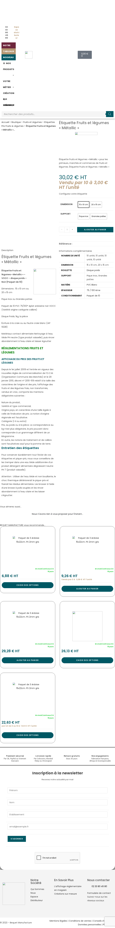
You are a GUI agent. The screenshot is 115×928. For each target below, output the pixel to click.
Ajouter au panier (95, 229)
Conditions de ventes (80, 920)
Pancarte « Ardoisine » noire (26, 676)
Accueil (5, 122)
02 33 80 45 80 (99, 886)
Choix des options (27, 585)
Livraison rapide (43, 756)
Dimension (66, 204)
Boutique (16, 122)
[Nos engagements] (100, 752)
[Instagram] (99, 912)
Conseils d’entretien (103, 920)
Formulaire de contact (99, 893)
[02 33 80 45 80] (88, 886)
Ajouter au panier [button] (87, 588)
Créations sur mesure (65, 893)
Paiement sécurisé (15, 756)
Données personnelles (89, 924)
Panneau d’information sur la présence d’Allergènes (27, 605)
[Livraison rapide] (43, 752)
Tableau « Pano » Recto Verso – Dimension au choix (28, 530)
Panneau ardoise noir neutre (87, 530)
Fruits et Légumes (32, 122)
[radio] (83, 205)
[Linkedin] (107, 912)
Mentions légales (58, 920)
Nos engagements (100, 756)
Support (65, 213)
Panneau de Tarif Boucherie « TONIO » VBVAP (91, 605)
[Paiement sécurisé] (15, 752)
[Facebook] (91, 912)
